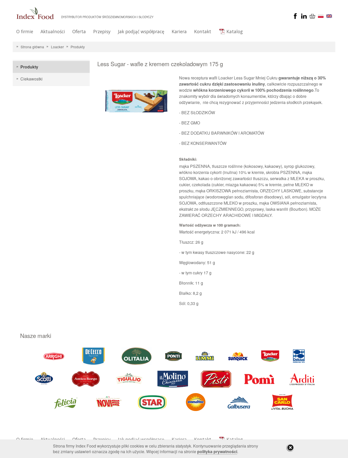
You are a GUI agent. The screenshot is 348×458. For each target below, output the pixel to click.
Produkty (78, 46)
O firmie (24, 31)
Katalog (234, 31)
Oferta (79, 31)
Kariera (179, 31)
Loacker (57, 46)
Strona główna (32, 46)
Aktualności (53, 31)
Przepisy (102, 31)
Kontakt (202, 31)
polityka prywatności (217, 451)
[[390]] (129, 378)
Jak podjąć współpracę (141, 31)
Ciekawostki (31, 79)
